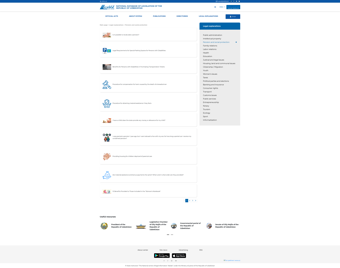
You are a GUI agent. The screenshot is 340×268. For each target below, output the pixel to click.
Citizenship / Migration (213, 67)
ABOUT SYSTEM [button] (135, 16)
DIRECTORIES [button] (182, 16)
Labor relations (209, 49)
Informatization (210, 120)
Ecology (206, 113)
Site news (163, 250)
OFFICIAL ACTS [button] (111, 16)
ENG (221, 7)
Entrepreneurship (211, 102)
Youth (205, 70)
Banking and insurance (213, 85)
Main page (104, 25)
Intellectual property (212, 39)
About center (143, 250)
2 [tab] (172, 234)
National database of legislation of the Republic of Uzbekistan (139, 7)
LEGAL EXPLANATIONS (208, 16)
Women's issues (210, 74)
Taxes (205, 78)
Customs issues (210, 95)
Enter (234, 16)
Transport (207, 92)
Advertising (183, 250)
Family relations (210, 46)
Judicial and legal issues (213, 60)
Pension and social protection (136, 25)
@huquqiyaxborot (222, 1)
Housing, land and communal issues (219, 63)
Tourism (206, 109)
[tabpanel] (117, 225)
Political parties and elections (216, 81)
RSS (200, 250)
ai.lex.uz (104, 1)
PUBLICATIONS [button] (159, 16)
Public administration (212, 35)
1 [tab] (168, 234)
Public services (209, 99)
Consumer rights (210, 88)
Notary (206, 106)
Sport (205, 116)
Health (206, 53)
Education (207, 56)
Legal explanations (116, 25)
